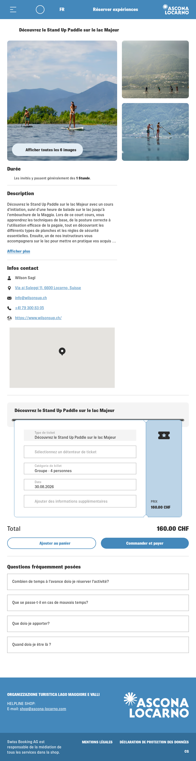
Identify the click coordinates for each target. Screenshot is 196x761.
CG (187, 751)
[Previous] (11, 30)
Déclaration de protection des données (154, 742)
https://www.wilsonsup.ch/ (38, 317)
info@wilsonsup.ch (31, 297)
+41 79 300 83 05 (29, 307)
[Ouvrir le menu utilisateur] (43, 9)
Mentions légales (97, 742)
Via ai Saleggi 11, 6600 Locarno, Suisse (48, 287)
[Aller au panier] (25, 9)
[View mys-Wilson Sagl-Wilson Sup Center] (62, 101)
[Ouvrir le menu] (13, 9)
